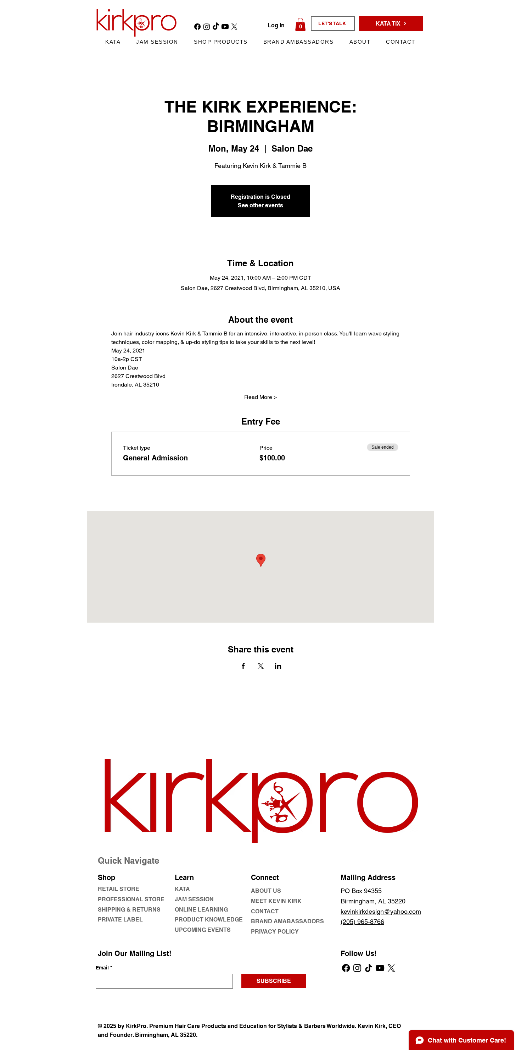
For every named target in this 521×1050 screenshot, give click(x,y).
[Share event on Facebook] (243, 666)
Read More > (260, 397)
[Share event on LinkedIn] (278, 666)
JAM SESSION (194, 899)
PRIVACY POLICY (275, 931)
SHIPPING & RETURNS (129, 909)
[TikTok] (368, 968)
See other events (260, 205)
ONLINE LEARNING (201, 909)
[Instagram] (357, 968)
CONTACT (265, 911)
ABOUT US (266, 890)
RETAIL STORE (118, 889)
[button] (300, 24)
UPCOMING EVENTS (203, 929)
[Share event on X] (260, 666)
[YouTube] (380, 968)
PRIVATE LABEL (120, 919)
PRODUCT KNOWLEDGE (209, 919)
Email (104, 967)
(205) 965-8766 (362, 921)
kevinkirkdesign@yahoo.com (381, 911)
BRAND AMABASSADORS (287, 921)
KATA (182, 889)
